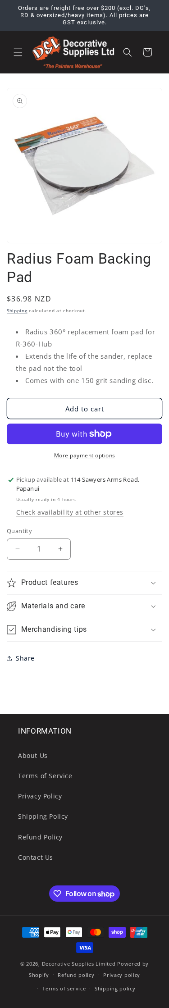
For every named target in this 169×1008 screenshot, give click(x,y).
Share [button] (25, 658)
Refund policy (76, 975)
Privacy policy (121, 975)
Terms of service (64, 988)
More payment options (84, 455)
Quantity (19, 531)
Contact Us (35, 857)
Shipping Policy (43, 816)
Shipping (17, 310)
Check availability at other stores (69, 512)
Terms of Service (45, 775)
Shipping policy (115, 988)
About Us (33, 755)
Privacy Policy (40, 796)
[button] (18, 52)
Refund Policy (40, 837)
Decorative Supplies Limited (79, 963)
